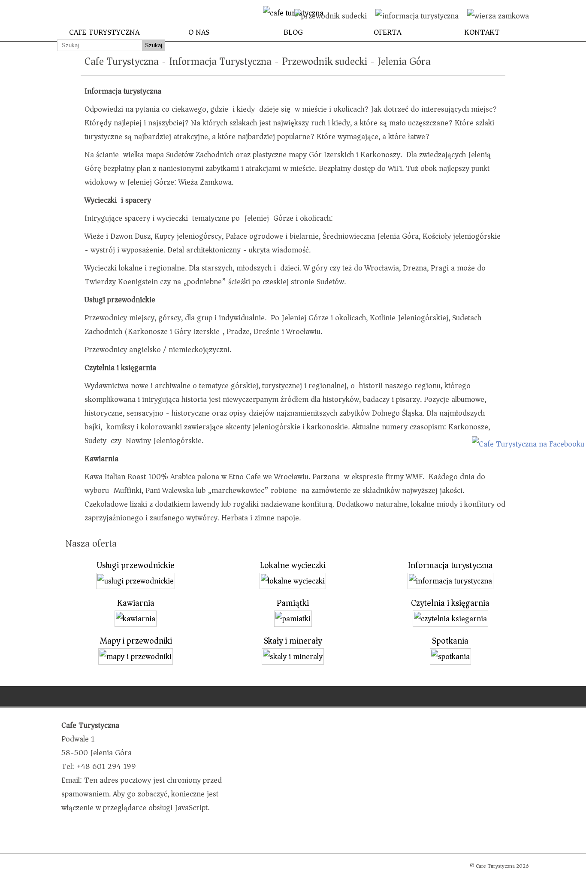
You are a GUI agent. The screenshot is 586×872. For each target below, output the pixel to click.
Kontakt (482, 32)
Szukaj (153, 45)
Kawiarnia (135, 603)
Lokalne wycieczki (293, 565)
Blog (293, 32)
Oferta (387, 32)
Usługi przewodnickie (136, 565)
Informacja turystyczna (450, 565)
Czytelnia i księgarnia (450, 603)
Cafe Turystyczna (104, 32)
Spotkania (450, 640)
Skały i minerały (293, 640)
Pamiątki (293, 603)
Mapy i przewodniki (136, 640)
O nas (198, 32)
